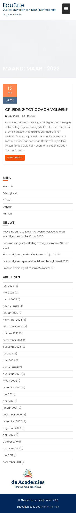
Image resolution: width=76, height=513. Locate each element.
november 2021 (12, 387)
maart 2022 (10, 380)
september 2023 (13, 340)
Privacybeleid (11, 193)
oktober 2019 (10, 441)
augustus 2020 (12, 428)
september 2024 (13, 326)
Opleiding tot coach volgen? (36, 109)
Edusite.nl (13, 116)
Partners (7, 213)
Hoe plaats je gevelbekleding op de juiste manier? (32, 243)
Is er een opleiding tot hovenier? (21, 268)
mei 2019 (8, 455)
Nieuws (30, 116)
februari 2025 (11, 306)
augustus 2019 (11, 448)
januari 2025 (10, 313)
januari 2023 (10, 367)
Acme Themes (50, 506)
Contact (7, 206)
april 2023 (9, 360)
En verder (8, 186)
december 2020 (12, 414)
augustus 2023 (12, 346)
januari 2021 (10, 407)
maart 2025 (10, 299)
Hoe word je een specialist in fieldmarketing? (28, 261)
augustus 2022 (12, 374)
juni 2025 (8, 285)
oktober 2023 (11, 333)
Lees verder (14, 157)
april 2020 (9, 435)
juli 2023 (8, 353)
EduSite (13, 5)
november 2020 (12, 421)
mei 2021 (8, 394)
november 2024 (12, 319)
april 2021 (8, 401)
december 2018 (12, 462)
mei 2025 (8, 292)
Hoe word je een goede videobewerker (25, 254)
